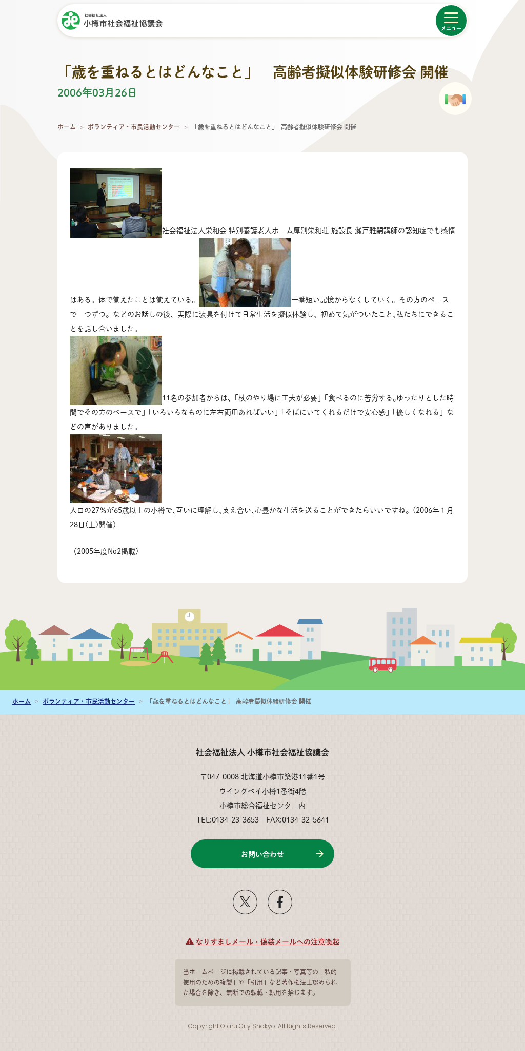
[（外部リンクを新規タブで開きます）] (245, 910)
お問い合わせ (262, 854)
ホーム (66, 127)
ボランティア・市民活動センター (134, 127)
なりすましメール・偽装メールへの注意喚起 (267, 941)
